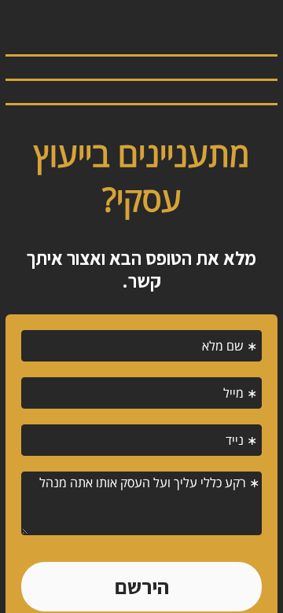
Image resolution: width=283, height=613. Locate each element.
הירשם (142, 586)
